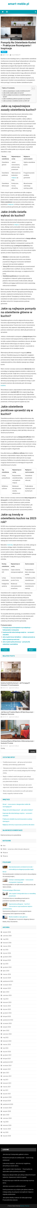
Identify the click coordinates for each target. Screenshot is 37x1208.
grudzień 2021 (7, 1055)
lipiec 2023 (6, 992)
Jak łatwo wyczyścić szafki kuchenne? (14, 1186)
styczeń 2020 (7, 1136)
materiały (10, 545)
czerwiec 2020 (7, 1118)
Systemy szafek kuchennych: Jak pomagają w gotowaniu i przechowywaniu (15, 684)
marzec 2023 (7, 1006)
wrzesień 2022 (7, 1023)
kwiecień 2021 (7, 1083)
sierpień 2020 (7, 1111)
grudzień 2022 (7, 1013)
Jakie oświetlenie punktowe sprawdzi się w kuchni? (16, 98)
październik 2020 (8, 1104)
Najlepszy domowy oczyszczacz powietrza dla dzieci (18, 824)
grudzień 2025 (7, 957)
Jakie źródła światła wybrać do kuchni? (13, 93)
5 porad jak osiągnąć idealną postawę (6, 650)
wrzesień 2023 (7, 985)
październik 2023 (8, 981)
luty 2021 (5, 1090)
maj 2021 (5, 1079)
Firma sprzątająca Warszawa (11, 890)
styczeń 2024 (7, 978)
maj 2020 (5, 1122)
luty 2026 (5, 949)
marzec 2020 (7, 1129)
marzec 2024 (7, 974)
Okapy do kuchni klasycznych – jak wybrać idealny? (18, 810)
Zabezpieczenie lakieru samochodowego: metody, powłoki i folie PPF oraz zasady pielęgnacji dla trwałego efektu (19, 770)
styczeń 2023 (7, 1009)
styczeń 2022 (7, 1051)
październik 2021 (8, 1062)
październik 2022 (8, 1020)
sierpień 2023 (7, 988)
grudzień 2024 (7, 967)
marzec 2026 (7, 946)
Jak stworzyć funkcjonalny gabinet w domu (16, 1154)
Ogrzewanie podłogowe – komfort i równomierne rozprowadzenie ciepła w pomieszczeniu (17, 906)
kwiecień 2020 (7, 1125)
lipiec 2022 (6, 1030)
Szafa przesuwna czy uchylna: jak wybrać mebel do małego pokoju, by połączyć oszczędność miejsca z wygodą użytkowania (18, 1192)
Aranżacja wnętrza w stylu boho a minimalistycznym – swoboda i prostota (18, 742)
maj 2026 (5, 939)
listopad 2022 (7, 1016)
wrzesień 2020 (7, 1108)
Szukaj (3, 748)
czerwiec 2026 (7, 935)
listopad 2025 (7, 960)
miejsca (13, 177)
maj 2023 (5, 999)
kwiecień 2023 (7, 1002)
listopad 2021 (7, 1058)
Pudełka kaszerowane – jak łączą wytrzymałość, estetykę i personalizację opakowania (17, 763)
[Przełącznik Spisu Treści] (32, 88)
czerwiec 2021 (7, 1076)
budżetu (3, 385)
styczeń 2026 (7, 953)
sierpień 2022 (7, 1027)
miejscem (11, 204)
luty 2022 (5, 1048)
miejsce (16, 224)
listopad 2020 (7, 1100)
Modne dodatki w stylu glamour (18, 917)
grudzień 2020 (7, 1097)
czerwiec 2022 (7, 1034)
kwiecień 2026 (7, 942)
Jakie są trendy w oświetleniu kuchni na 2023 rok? (16, 101)
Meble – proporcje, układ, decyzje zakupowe (16, 849)
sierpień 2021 (7, 1069)
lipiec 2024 (6, 970)
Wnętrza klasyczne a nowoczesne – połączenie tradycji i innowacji (32, 650)
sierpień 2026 (7, 932)
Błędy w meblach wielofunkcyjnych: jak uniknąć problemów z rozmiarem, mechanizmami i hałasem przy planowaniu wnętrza (18, 779)
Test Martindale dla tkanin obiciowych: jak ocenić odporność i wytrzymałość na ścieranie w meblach (18, 786)
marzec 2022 (7, 1044)
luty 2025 (5, 963)
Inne (4, 845)
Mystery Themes (24, 1206)
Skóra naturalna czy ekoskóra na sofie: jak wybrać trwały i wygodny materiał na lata (18, 792)
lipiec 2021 (6, 1072)
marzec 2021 (7, 1086)
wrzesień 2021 (7, 1065)
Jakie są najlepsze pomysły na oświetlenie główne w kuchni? (17, 95)
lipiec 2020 (6, 1115)
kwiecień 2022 (7, 1041)
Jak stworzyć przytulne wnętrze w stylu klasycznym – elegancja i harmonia (17, 713)
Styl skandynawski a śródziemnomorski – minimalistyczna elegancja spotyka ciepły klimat (18, 869)
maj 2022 (5, 1037)
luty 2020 (5, 1132)
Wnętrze (4, 52)
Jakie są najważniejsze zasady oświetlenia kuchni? (16, 91)
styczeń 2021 (7, 1093)
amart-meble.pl (18, 4)
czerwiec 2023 (7, 995)
